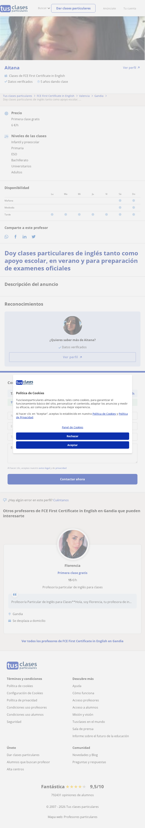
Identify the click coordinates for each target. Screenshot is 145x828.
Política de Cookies (104, 414)
